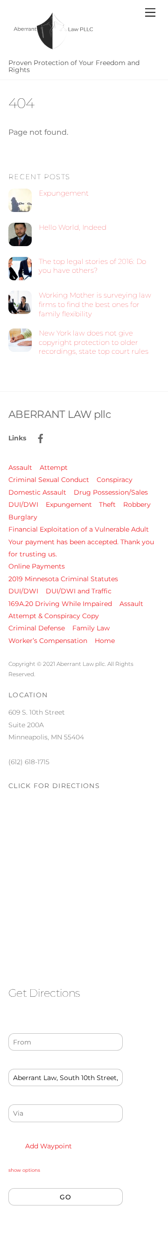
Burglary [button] (22, 517)
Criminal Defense (36, 628)
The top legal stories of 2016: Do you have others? (92, 266)
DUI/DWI (23, 591)
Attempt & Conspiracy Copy (53, 616)
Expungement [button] (69, 504)
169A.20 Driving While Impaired (60, 603)
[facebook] (40, 437)
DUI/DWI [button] (23, 504)
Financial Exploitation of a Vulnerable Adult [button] (78, 529)
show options (24, 1170)
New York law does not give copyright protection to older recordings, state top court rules (93, 342)
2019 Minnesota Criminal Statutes (63, 579)
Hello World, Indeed (72, 227)
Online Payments (36, 566)
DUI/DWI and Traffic (79, 591)
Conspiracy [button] (115, 479)
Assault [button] (20, 467)
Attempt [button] (54, 467)
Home (105, 640)
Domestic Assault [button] (37, 492)
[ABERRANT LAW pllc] (52, 50)
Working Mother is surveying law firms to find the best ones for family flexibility (95, 304)
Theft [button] (107, 504)
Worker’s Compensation (47, 640)
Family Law (91, 628)
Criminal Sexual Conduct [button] (48, 479)
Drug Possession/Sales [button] (111, 492)
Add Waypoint (47, 1146)
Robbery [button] (137, 504)
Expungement (64, 193)
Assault (131, 603)
